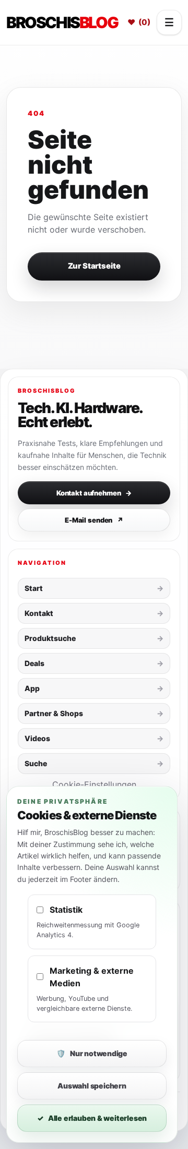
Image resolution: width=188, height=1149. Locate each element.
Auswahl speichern (91, 1085)
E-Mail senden (94, 520)
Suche (36, 763)
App (32, 688)
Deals (34, 663)
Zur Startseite (94, 266)
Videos (37, 738)
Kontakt (39, 613)
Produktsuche (50, 638)
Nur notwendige (91, 1053)
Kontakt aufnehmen (94, 493)
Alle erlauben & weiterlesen (92, 1118)
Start (34, 588)
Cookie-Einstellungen (94, 784)
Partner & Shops (54, 713)
